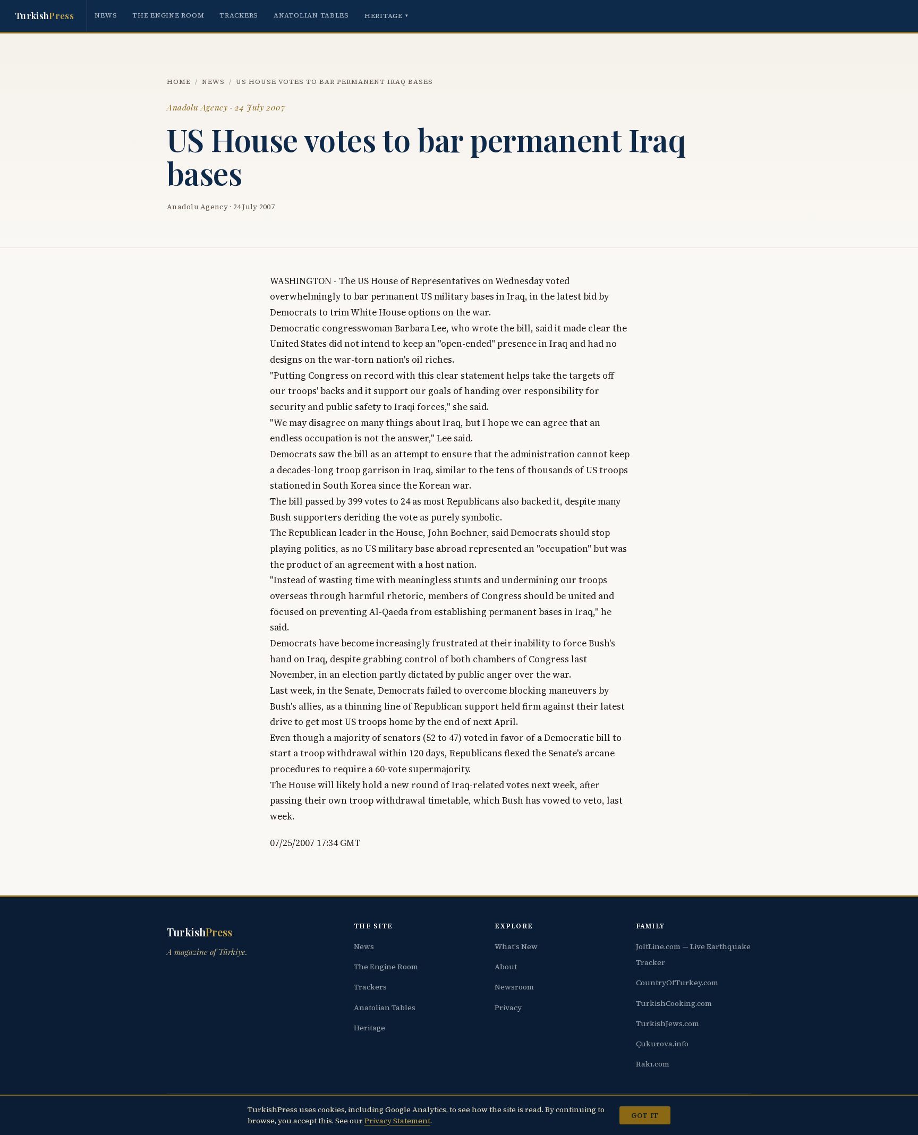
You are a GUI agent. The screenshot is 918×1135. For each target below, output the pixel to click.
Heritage (386, 15)
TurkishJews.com (667, 1023)
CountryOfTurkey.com (677, 982)
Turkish (44, 15)
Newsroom (514, 987)
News (106, 15)
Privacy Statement (397, 1120)
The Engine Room (168, 15)
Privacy (508, 1007)
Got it (644, 1115)
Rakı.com (652, 1064)
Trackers (238, 15)
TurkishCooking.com (674, 1003)
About (506, 966)
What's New (516, 946)
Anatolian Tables (311, 15)
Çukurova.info (662, 1043)
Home (179, 81)
